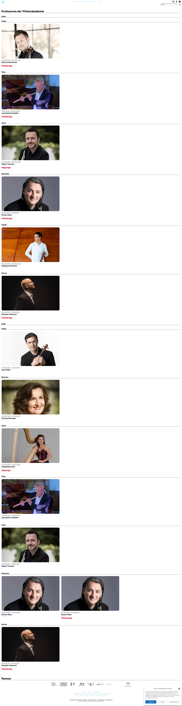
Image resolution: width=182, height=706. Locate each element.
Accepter (151, 702)
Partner (99, 1)
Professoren (81, 1)
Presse (82, 695)
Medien (77, 695)
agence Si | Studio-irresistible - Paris (97, 701)
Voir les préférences (174, 702)
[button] (179, 688)
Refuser (162, 702)
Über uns (91, 695)
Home (74, 1)
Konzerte (88, 1)
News (93, 1)
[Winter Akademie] (3, 2)
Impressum (98, 695)
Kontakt (105, 695)
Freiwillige (96, 691)
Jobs (87, 695)
